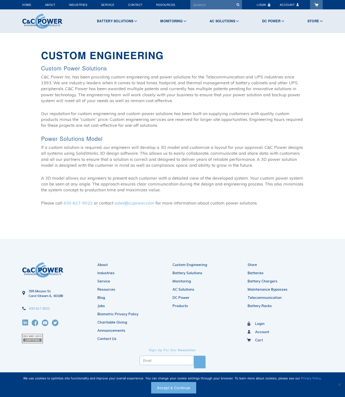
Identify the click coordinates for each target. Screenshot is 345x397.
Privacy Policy (311, 378)
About (50, 5)
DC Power (271, 21)
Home (26, 5)
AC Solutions (222, 21)
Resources (165, 5)
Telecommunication (265, 297)
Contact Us (106, 338)
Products (180, 306)
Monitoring (171, 21)
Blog (101, 297)
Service (108, 5)
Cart (259, 340)
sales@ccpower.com (134, 203)
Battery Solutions (115, 21)
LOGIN (261, 5)
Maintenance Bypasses (268, 289)
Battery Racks (260, 306)
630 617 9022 (39, 308)
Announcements (111, 330)
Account (262, 332)
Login (259, 323)
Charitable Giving (112, 322)
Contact (135, 5)
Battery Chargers (262, 281)
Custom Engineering (189, 264)
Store (313, 21)
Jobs (101, 306)
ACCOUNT (287, 5)
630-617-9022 (79, 203)
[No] (339, 384)
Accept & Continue (173, 387)
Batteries (256, 273)
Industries (78, 5)
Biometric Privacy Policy (117, 314)
